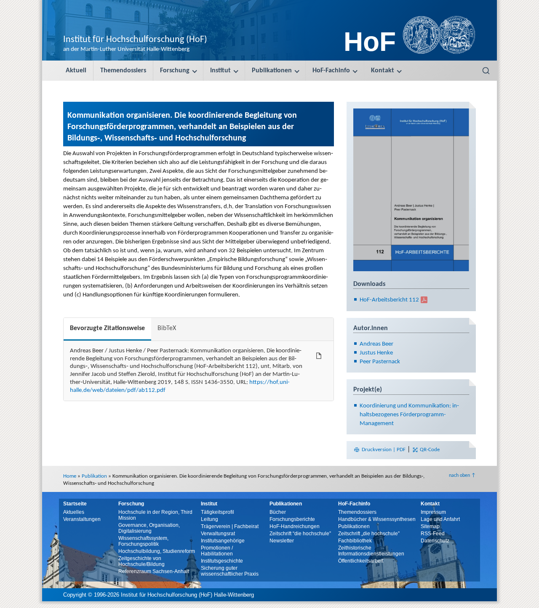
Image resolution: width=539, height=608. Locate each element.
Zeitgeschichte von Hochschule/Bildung (141, 561)
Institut (220, 70)
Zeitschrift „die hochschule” (369, 534)
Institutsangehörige (223, 541)
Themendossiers (123, 70)
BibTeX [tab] (166, 328)
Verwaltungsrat (218, 534)
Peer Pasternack (380, 362)
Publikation (94, 476)
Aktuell (76, 70)
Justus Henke (376, 353)
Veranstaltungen (82, 519)
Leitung (209, 519)
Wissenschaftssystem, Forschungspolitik (143, 541)
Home (69, 476)
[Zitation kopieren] (318, 355)
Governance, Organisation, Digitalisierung (149, 528)
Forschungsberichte (292, 519)
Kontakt (382, 70)
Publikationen (272, 70)
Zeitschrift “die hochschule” (300, 534)
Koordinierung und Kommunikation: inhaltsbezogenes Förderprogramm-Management (409, 415)
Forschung (174, 70)
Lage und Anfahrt (440, 519)
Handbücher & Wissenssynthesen (377, 519)
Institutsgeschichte (222, 561)
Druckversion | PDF (384, 449)
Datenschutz (435, 541)
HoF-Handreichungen (295, 526)
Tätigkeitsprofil (217, 512)
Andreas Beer (376, 344)
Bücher (278, 512)
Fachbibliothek (355, 541)
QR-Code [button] (429, 449)
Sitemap (430, 526)
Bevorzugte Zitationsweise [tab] (107, 328)
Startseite (75, 504)
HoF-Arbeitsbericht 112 (389, 300)
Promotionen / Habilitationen (217, 551)
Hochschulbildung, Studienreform (156, 551)
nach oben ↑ (462, 475)
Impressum (433, 512)
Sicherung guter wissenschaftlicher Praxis (230, 571)
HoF (370, 41)
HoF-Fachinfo (331, 70)
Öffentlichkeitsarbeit (360, 561)
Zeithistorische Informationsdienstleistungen (371, 551)
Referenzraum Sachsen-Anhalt (153, 571)
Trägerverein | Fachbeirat (230, 526)
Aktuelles (73, 512)
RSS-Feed (433, 534)
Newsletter (282, 541)
